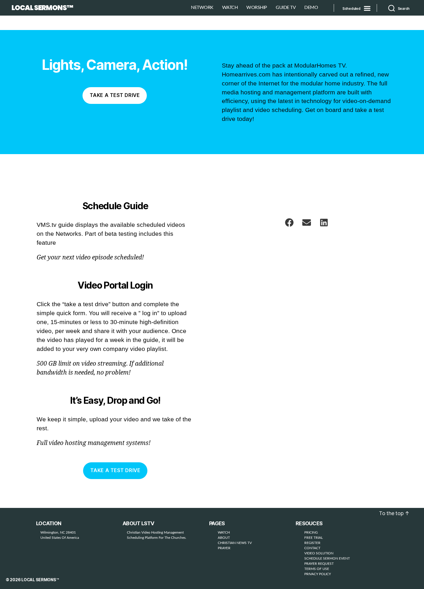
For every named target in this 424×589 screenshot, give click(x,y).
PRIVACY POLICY (317, 574)
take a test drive (115, 95)
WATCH (230, 7)
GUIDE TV (286, 7)
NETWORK (202, 7)
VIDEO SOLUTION (318, 553)
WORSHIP (256, 7)
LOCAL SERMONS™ (42, 7)
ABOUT (224, 537)
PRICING (311, 532)
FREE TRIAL (313, 537)
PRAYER (224, 548)
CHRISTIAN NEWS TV (235, 543)
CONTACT (312, 548)
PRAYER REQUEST (319, 563)
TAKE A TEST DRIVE (115, 470)
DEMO (311, 7)
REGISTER (312, 543)
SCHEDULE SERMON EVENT (327, 558)
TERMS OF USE (316, 569)
